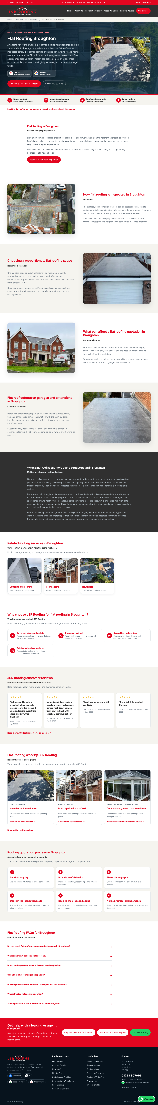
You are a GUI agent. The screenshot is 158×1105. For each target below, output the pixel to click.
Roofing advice (93, 1069)
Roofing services (60, 1056)
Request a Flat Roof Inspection (24, 83)
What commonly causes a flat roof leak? (26, 956)
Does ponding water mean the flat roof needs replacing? (34, 965)
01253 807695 (131, 1075)
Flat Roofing (57, 1073)
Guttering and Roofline (61, 1077)
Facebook (17, 1076)
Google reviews (19, 1082)
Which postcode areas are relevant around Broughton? (34, 1003)
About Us (79, 11)
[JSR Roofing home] (22, 11)
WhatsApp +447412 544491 (137, 1082)
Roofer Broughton (37, 19)
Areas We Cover (111, 11)
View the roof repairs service (70, 821)
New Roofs (56, 1069)
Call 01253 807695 (143, 2)
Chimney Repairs (59, 1065)
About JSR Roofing (95, 1061)
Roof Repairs (57, 1061)
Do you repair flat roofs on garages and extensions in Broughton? (38, 946)
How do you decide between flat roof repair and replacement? (37, 984)
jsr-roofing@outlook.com (131, 1079)
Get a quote (143, 11)
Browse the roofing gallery (20, 830)
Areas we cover (93, 1065)
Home (69, 11)
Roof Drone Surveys (60, 1089)
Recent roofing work (95, 1073)
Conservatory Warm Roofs (63, 1081)
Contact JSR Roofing (95, 1077)
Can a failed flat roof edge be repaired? (26, 975)
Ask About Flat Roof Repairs (112, 1032)
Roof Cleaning (58, 1085)
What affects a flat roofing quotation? (25, 994)
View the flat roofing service (21, 821)
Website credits (93, 1085)
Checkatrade (39, 1082)
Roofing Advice (127, 11)
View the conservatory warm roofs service (124, 821)
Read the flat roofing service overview (24, 109)
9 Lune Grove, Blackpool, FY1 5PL (20, 2)
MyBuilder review (104, 709)
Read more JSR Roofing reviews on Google (28, 733)
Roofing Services (93, 11)
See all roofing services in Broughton (58, 109)
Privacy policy (92, 1081)
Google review (27, 721)
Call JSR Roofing (140, 1032)
